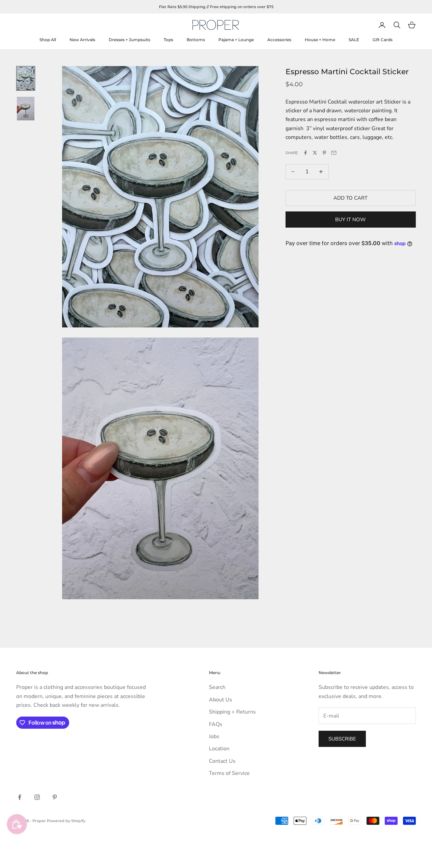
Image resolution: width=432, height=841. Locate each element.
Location (219, 748)
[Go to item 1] (25, 78)
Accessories (279, 39)
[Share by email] (333, 152)
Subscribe (342, 738)
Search (217, 687)
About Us (220, 699)
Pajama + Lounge (236, 39)
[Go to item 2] (25, 108)
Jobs (214, 736)
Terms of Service (229, 773)
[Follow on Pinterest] (54, 797)
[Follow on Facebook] (19, 797)
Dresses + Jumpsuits (129, 39)
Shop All (47, 39)
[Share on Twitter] (315, 152)
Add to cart (350, 198)
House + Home (320, 39)
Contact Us (222, 761)
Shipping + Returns (232, 712)
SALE (354, 39)
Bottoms (196, 39)
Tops (168, 39)
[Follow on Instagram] (37, 797)
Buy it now (350, 219)
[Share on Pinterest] (324, 152)
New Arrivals (82, 39)
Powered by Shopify (66, 820)
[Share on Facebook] (305, 152)
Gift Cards (383, 39)
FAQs (215, 724)
